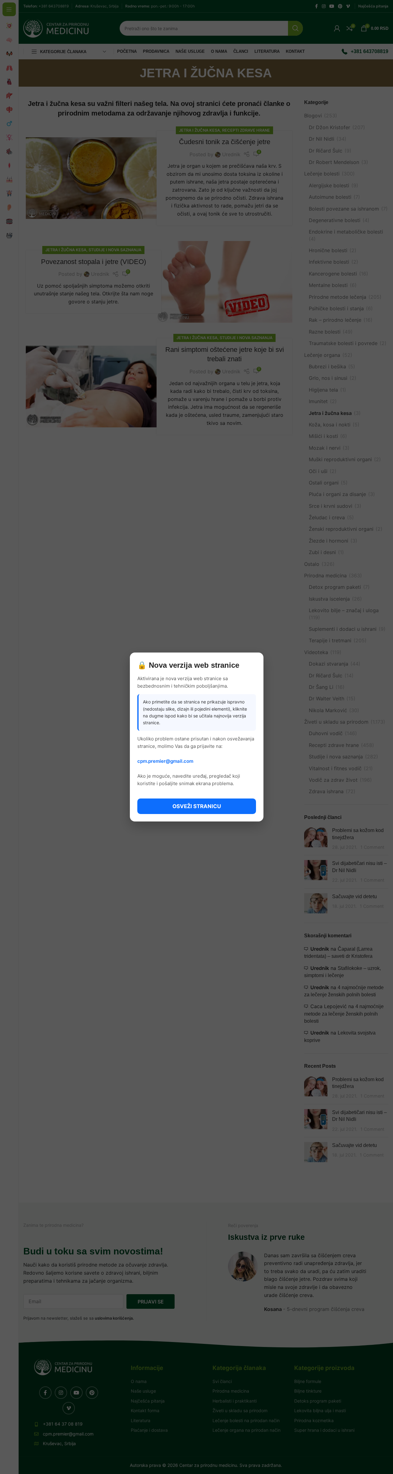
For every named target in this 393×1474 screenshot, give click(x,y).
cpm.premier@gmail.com (165, 761)
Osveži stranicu (196, 806)
